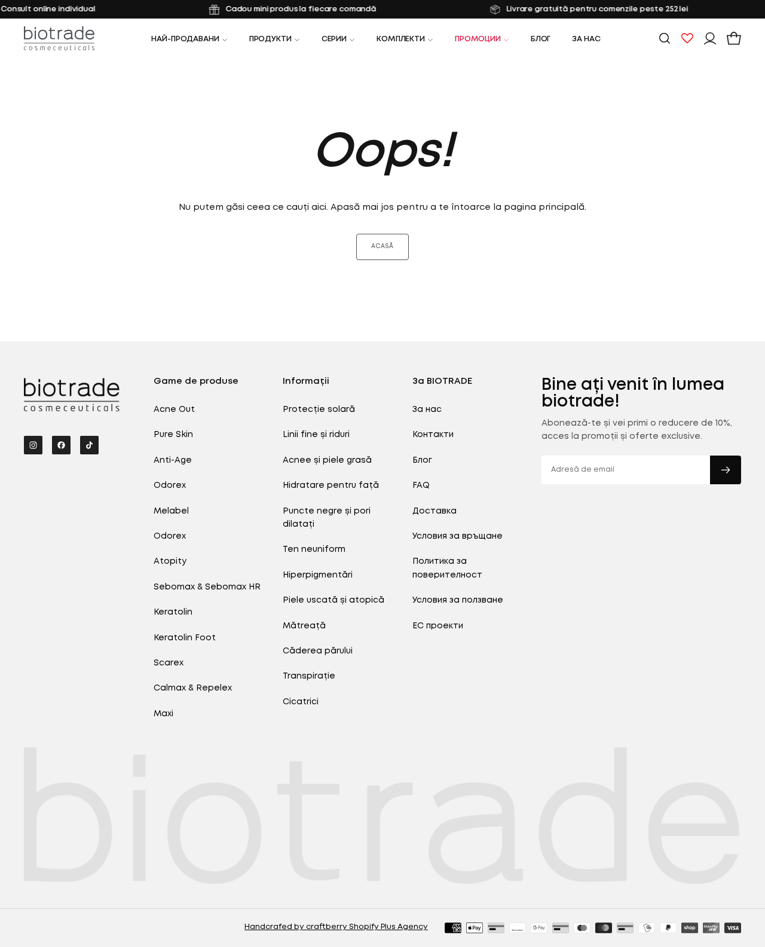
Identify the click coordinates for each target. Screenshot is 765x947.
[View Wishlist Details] (687, 38)
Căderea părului (318, 651)
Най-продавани (185, 39)
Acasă (382, 246)
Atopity (170, 561)
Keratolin (173, 612)
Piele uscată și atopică (333, 600)
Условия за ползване (457, 600)
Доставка (434, 511)
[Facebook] (61, 445)
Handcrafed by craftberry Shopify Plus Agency (336, 927)
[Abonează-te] (725, 470)
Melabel (171, 511)
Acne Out (174, 409)
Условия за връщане (457, 536)
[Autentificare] (710, 38)
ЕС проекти (437, 626)
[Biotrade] (72, 394)
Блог (540, 39)
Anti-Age (173, 460)
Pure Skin (173, 434)
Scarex (168, 663)
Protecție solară (319, 409)
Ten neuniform (314, 549)
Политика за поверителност (447, 568)
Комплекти (401, 39)
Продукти (270, 39)
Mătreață (304, 626)
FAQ (421, 485)
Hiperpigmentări (318, 575)
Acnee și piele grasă (327, 460)
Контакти (433, 434)
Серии (334, 39)
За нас (586, 39)
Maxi (163, 713)
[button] (664, 38)
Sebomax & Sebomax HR (207, 587)
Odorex (170, 485)
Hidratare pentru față (331, 485)
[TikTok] (89, 445)
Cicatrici (301, 701)
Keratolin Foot (185, 637)
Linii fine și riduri (316, 434)
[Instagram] (33, 445)
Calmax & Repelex (193, 688)
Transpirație (309, 676)
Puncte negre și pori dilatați (327, 518)
